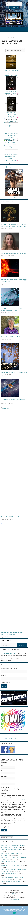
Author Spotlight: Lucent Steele (11, 517)
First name (4, 771)
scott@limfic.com (14, 894)
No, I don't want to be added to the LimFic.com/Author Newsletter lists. (11, 814)
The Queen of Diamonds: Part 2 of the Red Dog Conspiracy (11, 156)
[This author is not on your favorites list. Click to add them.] (17, 93)
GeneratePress (22, 906)
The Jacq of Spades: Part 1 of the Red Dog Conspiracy (11, 114)
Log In (4, 686)
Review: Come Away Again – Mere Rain (14, 372)
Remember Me (6, 682)
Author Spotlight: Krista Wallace (11, 337)
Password (3, 675)
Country (3, 782)
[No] (26, 910)
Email (3, 765)
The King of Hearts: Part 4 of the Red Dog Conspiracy (11, 135)
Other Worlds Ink (14, 899)
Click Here (24, 800)
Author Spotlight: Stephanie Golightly (13, 253)
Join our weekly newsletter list (9, 653)
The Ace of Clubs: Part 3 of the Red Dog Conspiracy (11, 72)
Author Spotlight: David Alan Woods (11, 881)
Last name (4, 776)
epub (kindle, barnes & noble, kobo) (12, 789)
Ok (14, 912)
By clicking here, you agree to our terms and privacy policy (13, 796)
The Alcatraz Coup (11, 91)
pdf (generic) (5, 790)
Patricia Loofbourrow (10, 93)
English (5, 837)
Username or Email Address (9, 668)
